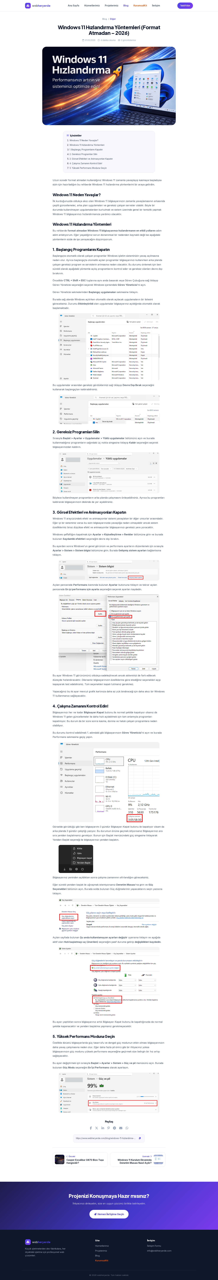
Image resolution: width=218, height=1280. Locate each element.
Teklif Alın (185, 5)
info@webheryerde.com (159, 1250)
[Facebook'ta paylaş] (91, 1128)
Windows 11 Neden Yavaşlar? (84, 140)
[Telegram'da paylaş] (114, 1128)
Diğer (113, 19)
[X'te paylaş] (96, 1128)
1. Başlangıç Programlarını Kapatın (86, 149)
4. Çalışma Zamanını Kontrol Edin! (86, 163)
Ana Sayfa (73, 5)
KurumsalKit (140, 5)
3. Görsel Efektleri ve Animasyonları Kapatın (91, 158)
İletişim (156, 5)
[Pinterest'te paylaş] (108, 1128)
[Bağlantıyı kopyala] (140, 1138)
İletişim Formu (154, 1246)
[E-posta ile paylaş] (120, 1128)
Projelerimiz (111, 5)
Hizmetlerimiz (92, 5)
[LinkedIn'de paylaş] (102, 1128)
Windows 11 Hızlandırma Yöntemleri (87, 145)
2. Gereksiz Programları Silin (83, 154)
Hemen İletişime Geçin (111, 1214)
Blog (125, 5)
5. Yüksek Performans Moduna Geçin (88, 168)
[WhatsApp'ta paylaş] (127, 1128)
